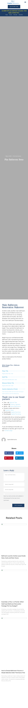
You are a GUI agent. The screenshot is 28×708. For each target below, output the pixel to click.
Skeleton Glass (9, 410)
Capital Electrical (16, 412)
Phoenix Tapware (15, 404)
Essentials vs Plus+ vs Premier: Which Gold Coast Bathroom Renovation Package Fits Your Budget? (12, 604)
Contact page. (8, 430)
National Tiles (13, 402)
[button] (25, 2)
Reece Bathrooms (15, 406)
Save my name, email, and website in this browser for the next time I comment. (13, 498)
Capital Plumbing (16, 414)
